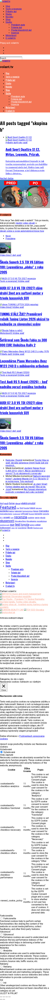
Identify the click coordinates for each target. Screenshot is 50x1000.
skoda (42, 517)
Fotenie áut (16, 27)
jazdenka (4, 511)
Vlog (8, 6)
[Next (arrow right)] (4, 999)
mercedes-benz (6, 514)
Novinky (9, 17)
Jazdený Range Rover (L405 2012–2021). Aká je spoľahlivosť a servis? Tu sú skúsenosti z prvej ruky (25, 471)
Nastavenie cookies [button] (9, 681)
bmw (12, 503)
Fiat (18, 508)
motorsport (16, 514)
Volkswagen (5, 528)
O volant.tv (11, 38)
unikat (38, 525)
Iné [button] (1, 980)
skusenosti (7, 521)
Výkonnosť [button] (5, 931)
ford (21, 508)
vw (16, 528)
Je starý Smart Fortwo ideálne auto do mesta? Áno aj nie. (26, 485)
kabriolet (18, 511)
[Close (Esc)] (1, 996)
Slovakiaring (31, 521)
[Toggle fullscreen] (7, 996)
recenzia (20, 517)
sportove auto (4, 525)
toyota (25, 524)
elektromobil (28, 503)
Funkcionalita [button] (6, 915)
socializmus (42, 521)
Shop (8, 19)
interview (39, 508)
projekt (6, 517)
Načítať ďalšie (6, 178)
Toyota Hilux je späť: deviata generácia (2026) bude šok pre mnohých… (27, 463)
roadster (31, 518)
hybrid (32, 508)
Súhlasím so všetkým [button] (30, 681)
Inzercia (15, 32)
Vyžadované (9, 752)
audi (6, 503)
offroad (24, 514)
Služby (9, 22)
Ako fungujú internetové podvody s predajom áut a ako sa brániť (26, 490)
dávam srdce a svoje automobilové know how (22, 231)
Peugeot (31, 514)
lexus (35, 511)
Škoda (30, 528)
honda (26, 508)
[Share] (4, 996)
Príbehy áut (11, 11)
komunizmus (27, 511)
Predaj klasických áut (21, 30)
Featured (8, 507)
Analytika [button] (4, 947)
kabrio (11, 511)
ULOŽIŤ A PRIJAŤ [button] (9, 993)
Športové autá (38, 528)
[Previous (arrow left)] (1, 999)
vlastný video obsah (25, 223)
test (17, 524)
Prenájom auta (18, 24)
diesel (18, 503)
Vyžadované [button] (6, 749)
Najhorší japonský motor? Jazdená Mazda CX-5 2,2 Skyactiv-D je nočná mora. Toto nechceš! (28, 479)
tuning (32, 525)
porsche (38, 514)
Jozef (8, 489)
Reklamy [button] (4, 964)
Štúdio (9, 14)
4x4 (2, 503)
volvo (13, 528)
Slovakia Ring (20, 521)
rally (12, 518)
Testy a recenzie (14, 9)
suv (12, 524)
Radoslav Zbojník (14, 460)
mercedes (44, 511)
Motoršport (11, 35)
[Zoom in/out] (9, 996)
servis (37, 518)
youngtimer (22, 528)
